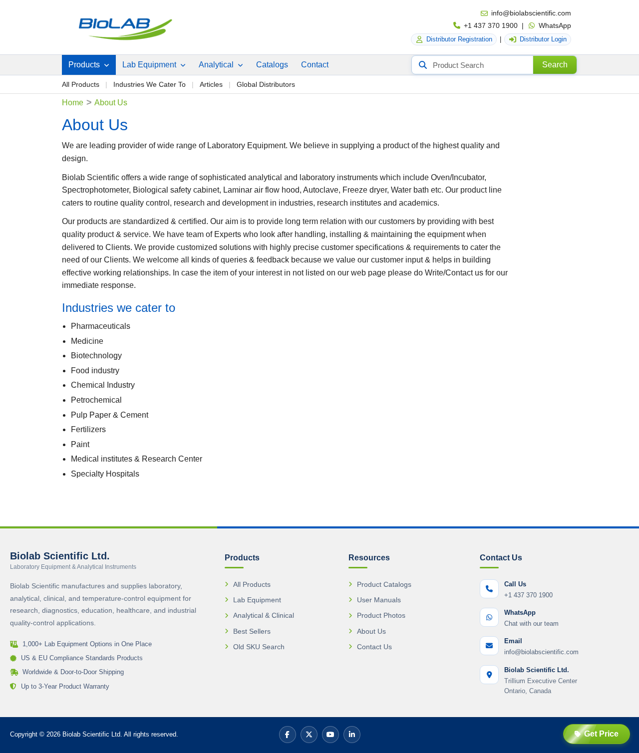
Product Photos (381, 615)
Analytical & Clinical (263, 615)
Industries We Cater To (149, 84)
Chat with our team (531, 623)
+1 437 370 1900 (491, 25)
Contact (314, 64)
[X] (309, 734)
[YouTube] (330, 734)
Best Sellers (252, 631)
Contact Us (374, 647)
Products (85, 64)
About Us (371, 631)
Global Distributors (266, 84)
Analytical (217, 64)
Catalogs (272, 64)
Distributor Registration (459, 39)
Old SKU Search (259, 647)
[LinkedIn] (351, 734)
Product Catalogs (384, 584)
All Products (80, 84)
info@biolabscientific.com (531, 13)
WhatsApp (555, 25)
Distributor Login (543, 39)
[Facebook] (287, 734)
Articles (211, 84)
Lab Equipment (150, 64)
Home (72, 102)
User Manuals (379, 600)
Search (555, 64)
